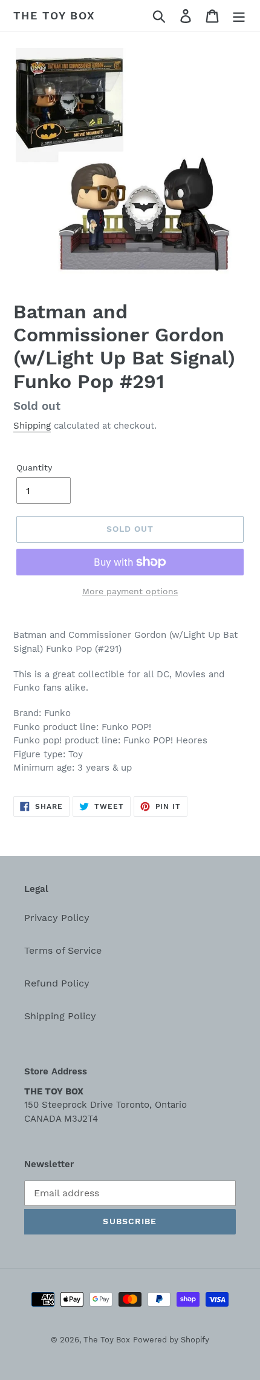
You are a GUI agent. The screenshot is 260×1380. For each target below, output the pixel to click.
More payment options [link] (130, 591)
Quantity (34, 467)
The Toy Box (54, 15)
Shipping (32, 425)
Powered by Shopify (171, 1339)
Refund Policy (56, 983)
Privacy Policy (56, 917)
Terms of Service (63, 950)
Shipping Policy (60, 1016)
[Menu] (239, 16)
